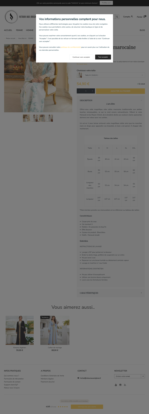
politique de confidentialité (71, 47)
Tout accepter (103, 57)
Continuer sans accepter (81, 57)
